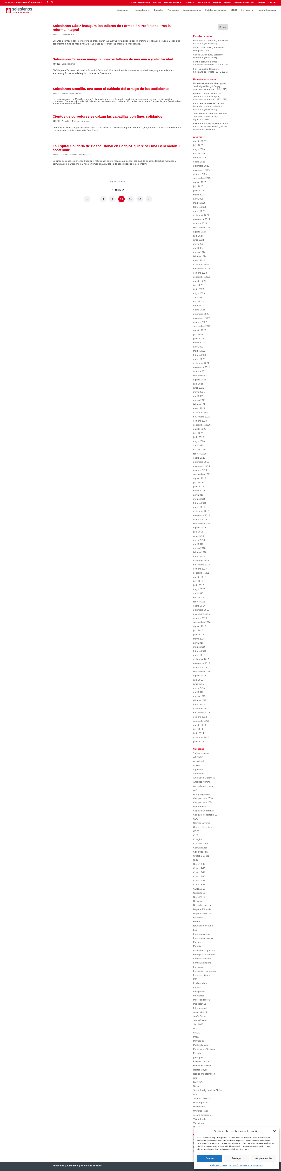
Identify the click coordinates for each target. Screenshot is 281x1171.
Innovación (198, 995)
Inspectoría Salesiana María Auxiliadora (23, 2)
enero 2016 (199, 655)
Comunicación (200, 843)
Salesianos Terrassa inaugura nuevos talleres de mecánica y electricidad (113, 59)
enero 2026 (199, 161)
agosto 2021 (199, 379)
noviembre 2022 (201, 318)
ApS (195, 790)
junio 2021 (198, 387)
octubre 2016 (200, 618)
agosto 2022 (199, 330)
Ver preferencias (263, 1158)
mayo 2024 (199, 244)
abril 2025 (198, 198)
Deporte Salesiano (202, 913)
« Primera (118, 189)
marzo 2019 (199, 499)
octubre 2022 (200, 322)
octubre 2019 (200, 470)
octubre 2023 (200, 272)
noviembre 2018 (201, 515)
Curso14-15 (199, 868)
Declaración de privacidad (240, 1165)
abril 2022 (198, 346)
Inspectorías (199, 1003)
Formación (198, 967)
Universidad (199, 1106)
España (197, 946)
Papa (196, 1036)
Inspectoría (141, 10)
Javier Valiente (200, 1012)
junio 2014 (198, 733)
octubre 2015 (200, 667)
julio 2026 (198, 145)
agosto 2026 (199, 141)
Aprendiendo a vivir (203, 786)
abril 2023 (198, 297)
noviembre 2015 (201, 663)
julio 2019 (198, 482)
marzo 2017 (199, 597)
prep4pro (198, 1057)
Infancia (197, 987)
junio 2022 (198, 338)
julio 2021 (198, 383)
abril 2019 (198, 494)
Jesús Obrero (200, 1016)
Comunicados (200, 847)
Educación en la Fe (203, 925)
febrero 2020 (200, 453)
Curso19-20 (199, 888)
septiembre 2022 (202, 326)
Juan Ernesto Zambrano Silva (208, 113)
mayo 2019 (199, 490)
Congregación (200, 851)
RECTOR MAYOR (202, 1065)
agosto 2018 (199, 527)
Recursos (202, 2)
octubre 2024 (200, 223)
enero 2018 (199, 556)
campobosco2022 (202, 806)
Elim (195, 930)
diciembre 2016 (201, 610)
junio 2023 (198, 289)
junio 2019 (198, 486)
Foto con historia (201, 975)
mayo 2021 (199, 392)
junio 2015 (198, 684)
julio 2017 (198, 581)
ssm (87, 121)
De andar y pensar (202, 905)
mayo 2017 (199, 589)
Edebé (196, 921)
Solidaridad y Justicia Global (207, 1090)
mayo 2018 (199, 540)
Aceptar (210, 1158)
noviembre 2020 (201, 416)
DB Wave (198, 901)
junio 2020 (198, 437)
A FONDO (198, 757)
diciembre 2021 (201, 363)
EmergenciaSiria (201, 934)
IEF (195, 979)
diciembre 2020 (201, 412)
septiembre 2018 (202, 523)
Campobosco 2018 (203, 798)
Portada (197, 1053)
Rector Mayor (200, 1069)
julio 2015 (198, 679)
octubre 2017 (200, 568)
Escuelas (158, 10)
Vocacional (198, 1123)
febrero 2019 (200, 503)
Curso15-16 (199, 872)
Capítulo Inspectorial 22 (205, 814)
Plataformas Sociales (215, 10)
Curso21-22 (199, 897)
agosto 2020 (199, 429)
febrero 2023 (200, 305)
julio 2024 (198, 235)
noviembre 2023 (201, 268)
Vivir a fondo (199, 1119)
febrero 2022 (200, 355)
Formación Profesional (204, 971)
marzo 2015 (199, 696)
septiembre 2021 (202, 375)
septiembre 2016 (202, 622)
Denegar (236, 1158)
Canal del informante (140, 2)
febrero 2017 (200, 601)
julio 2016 (198, 630)
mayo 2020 (199, 441)
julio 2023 (198, 285)
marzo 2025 (199, 202)
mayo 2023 (199, 293)
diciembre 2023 (201, 264)
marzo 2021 (199, 400)
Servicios (245, 10)
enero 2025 (199, 211)
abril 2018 (198, 544)
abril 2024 (198, 248)
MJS (195, 1028)
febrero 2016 (200, 651)
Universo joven (200, 1110)
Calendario (190, 2)
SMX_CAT (198, 1082)
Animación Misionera (204, 777)
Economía (198, 917)
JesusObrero (200, 1020)
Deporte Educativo (202, 909)
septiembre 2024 (202, 227)
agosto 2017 (199, 577)
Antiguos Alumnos (202, 781)
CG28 (196, 831)
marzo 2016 (199, 647)
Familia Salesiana (267, 10)
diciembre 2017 (201, 560)
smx (73, 34)
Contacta (261, 2)
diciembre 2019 (201, 462)
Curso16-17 (199, 876)
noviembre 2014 (201, 712)
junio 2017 (198, 585)
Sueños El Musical (202, 1098)
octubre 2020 (200, 420)
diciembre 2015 (201, 659)
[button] (274, 1131)
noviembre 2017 (201, 564)
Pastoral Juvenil (171, 2)
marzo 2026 (199, 153)
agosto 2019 (199, 478)
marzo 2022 (199, 350)
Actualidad (66, 121)
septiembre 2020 (202, 425)
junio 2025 (198, 190)
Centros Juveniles (192, 10)
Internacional (200, 1008)
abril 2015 (198, 692)
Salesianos (122, 10)
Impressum (258, 1165)
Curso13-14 (199, 864)
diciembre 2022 (201, 314)
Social (196, 1086)
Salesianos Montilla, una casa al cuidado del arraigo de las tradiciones (111, 89)
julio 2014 (198, 729)
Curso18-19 (199, 884)
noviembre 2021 (201, 367)
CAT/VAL (272, 2)
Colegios (197, 839)
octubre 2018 (200, 519)
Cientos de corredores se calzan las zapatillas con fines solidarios (107, 116)
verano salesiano (202, 1115)
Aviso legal (72, 1165)
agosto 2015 (199, 675)
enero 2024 (199, 260)
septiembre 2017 (202, 572)
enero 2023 (199, 309)
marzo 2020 (199, 449)
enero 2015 (199, 704)
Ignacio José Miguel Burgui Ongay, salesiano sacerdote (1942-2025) (210, 86)
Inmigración (199, 991)
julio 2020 (198, 433)
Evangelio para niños (204, 954)
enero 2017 (199, 605)
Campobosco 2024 (203, 802)
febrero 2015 (200, 700)
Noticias (157, 2)
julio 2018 (198, 531)
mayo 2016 (199, 638)
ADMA (196, 765)
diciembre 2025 (201, 165)
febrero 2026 (200, 157)
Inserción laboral (201, 999)
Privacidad (58, 1165)
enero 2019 (199, 507)
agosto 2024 (199, 231)
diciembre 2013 (201, 737)
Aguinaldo (198, 769)
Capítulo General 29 (203, 810)
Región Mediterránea (204, 1073)
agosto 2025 (199, 182)
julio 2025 (198, 186)
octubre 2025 (200, 174)
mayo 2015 (199, 688)
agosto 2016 (199, 626)
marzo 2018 (199, 548)
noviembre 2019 (201, 466)
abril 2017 (198, 593)
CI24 (195, 835)
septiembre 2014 (202, 721)
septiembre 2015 (202, 671)
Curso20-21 (199, 893)
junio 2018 (198, 536)
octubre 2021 (200, 371)
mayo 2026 (199, 149)
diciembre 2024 (201, 215)
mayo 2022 (199, 342)
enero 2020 (199, 457)
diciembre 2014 (201, 708)
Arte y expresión (201, 794)
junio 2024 (198, 240)
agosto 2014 (199, 725)
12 (139, 199)
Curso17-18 (199, 880)
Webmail (217, 2)
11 (130, 199)
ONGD (234, 10)
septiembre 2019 (202, 474)
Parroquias (173, 10)
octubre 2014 (200, 717)
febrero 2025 (200, 207)
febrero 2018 (200, 552)
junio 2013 (198, 741)
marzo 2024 (199, 252)
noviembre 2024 (201, 219)
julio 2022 (198, 334)
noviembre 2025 (201, 170)
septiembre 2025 (202, 178)
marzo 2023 (199, 301)
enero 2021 (199, 408)
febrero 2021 (200, 404)
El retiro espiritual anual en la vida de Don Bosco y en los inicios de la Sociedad (210, 126)
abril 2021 (198, 396)
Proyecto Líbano (201, 1061)
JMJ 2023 (198, 1024)
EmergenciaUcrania (203, 938)
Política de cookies (218, 1165)
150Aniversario (201, 753)
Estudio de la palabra (204, 950)
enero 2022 (199, 359)
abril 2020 (198, 445)
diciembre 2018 (201, 511)
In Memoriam (200, 983)
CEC (195, 818)
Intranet (227, 2)
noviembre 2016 (201, 614)
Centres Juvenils (201, 823)
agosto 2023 (199, 281)
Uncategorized (200, 1102)
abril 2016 (198, 642)
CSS (195, 860)
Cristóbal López (201, 856)
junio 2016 (198, 634)
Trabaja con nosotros (244, 2)
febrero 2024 (200, 256)
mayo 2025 (199, 194)
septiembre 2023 (202, 277)
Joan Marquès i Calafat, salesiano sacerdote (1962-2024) (209, 106)
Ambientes (198, 773)
